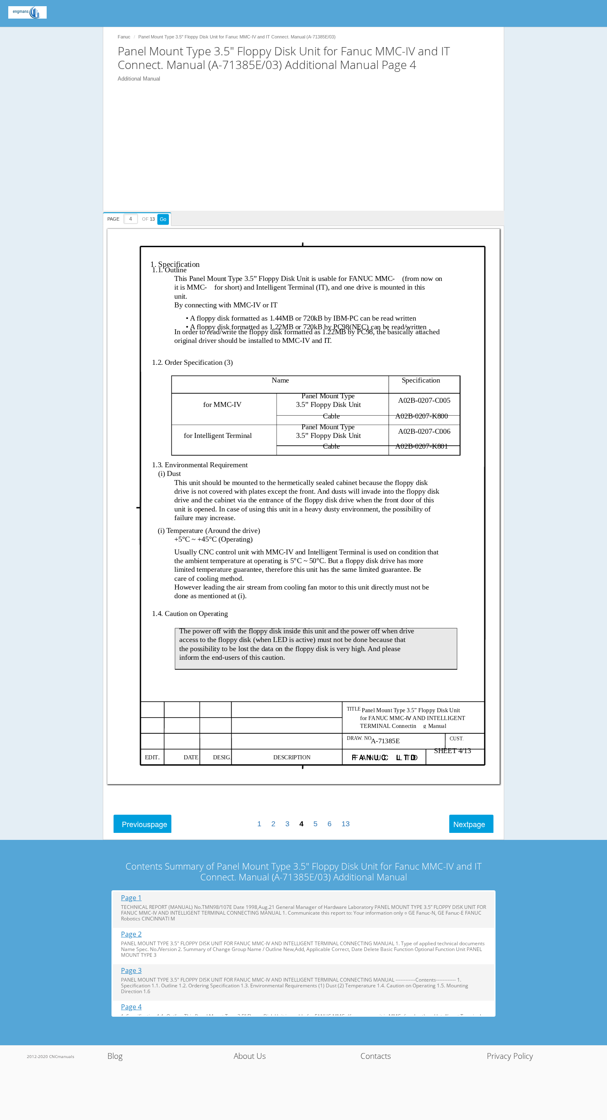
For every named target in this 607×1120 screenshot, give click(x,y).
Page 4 (131, 1007)
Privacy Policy (510, 1056)
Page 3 (131, 970)
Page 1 (131, 898)
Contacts (375, 1056)
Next (469, 823)
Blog (115, 1056)
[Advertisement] (308, 153)
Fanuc (124, 36)
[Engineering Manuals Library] (27, 12)
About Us (250, 1056)
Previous (144, 823)
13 (345, 824)
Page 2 (131, 934)
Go (163, 219)
